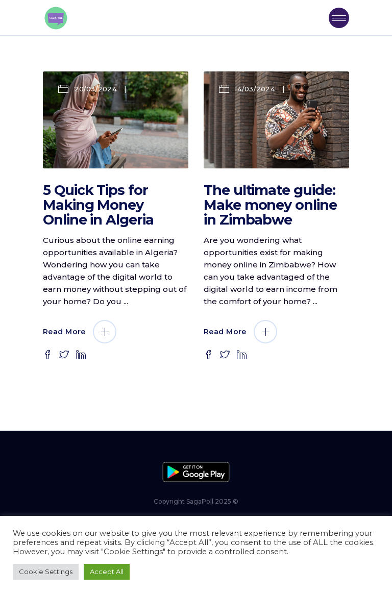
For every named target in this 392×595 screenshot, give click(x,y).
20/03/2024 (95, 89)
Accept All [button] (107, 571)
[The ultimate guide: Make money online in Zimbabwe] (276, 119)
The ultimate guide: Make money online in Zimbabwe (270, 205)
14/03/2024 (255, 89)
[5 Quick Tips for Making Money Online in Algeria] (115, 119)
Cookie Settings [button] (45, 571)
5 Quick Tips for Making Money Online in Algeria (98, 205)
